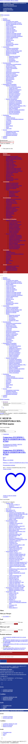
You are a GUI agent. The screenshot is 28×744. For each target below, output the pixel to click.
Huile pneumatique (13, 108)
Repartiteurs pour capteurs (12, 44)
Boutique (5, 18)
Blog (4, 708)
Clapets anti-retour (13, 88)
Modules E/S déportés (11, 53)
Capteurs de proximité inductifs (13, 34)
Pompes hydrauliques (14, 92)
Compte (5, 11)
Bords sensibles (9, 25)
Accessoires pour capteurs (12, 21)
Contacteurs (9, 71)
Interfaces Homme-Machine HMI (14, 51)
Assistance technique (8, 689)
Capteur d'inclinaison (15, 575)
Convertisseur (13, 524)
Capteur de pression (10, 29)
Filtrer (16, 623)
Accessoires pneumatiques (15, 100)
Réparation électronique (11, 135)
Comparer (5, 497)
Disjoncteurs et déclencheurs (12, 72)
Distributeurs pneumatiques (15, 103)
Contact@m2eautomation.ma (10, 5)
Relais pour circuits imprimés (17, 528)
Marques (5, 137)
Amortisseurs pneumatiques (15, 101)
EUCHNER (6, 616)
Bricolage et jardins (14, 504)
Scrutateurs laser (14, 560)
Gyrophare (8, 120)
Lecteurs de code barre (15, 559)
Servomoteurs (12, 60)
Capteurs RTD (9, 38)
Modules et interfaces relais (17, 526)
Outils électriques (10, 77)
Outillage (5, 136)
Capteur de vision (10, 32)
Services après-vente (8, 691)
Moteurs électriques (13, 57)
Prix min (2, 622)
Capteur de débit (10, 28)
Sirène (7, 127)
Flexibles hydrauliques (14, 91)
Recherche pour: (4, 140)
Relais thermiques (10, 79)
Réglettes (8, 124)
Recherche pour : (7, 403)
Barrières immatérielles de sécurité (14, 24)
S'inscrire (3, 661)
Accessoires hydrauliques (15, 87)
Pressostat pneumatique (14, 111)
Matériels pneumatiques (11, 99)
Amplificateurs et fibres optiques (13, 22)
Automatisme (6, 47)
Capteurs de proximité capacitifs (13, 33)
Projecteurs (8, 123)
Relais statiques (14, 530)
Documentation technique (9, 465)
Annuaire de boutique (8, 9)
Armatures (8, 116)
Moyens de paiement (8, 698)
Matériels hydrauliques (11, 85)
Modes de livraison (7, 699)
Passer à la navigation (5, 0)
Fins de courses (9, 42)
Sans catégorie (10, 510)
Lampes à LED (13, 593)
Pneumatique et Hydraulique (9, 84)
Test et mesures (9, 81)
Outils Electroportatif (15, 507)
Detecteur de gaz (10, 40)
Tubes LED (8, 128)
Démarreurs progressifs (14, 56)
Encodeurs (8, 41)
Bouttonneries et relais (11, 67)
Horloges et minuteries (11, 76)
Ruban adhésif (9, 125)
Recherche (5, 401)
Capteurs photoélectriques (12, 37)
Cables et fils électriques (11, 68)
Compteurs (13, 522)
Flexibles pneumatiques (14, 107)
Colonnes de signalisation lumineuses (15, 119)
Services (5, 129)
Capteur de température (11, 30)
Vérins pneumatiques (14, 113)
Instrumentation (6, 20)
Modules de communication (12, 52)
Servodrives (12, 59)
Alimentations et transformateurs (13, 64)
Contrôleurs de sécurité (16, 523)
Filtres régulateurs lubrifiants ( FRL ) (17, 105)
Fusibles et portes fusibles (12, 75)
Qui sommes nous (7, 705)
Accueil (2, 413)
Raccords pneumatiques (14, 112)
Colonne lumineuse (10, 117)
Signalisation (6, 115)
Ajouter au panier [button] (7, 469)
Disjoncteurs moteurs (11, 73)
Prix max (20, 622)
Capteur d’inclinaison (11, 26)
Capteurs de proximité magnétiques (14, 36)
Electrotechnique (7, 63)
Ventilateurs (8, 83)
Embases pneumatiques (14, 104)
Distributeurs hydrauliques (15, 89)
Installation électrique (11, 132)
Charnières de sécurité (15, 556)
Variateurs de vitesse (14, 61)
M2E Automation (5, 710)
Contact (5, 706)
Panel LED (8, 121)
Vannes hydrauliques (14, 96)
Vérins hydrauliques (13, 97)
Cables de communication (12, 49)
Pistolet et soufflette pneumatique (16, 109)
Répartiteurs (9, 80)
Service (8, 508)
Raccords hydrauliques (14, 95)
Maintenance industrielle (11, 133)
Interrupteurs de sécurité (16, 558)
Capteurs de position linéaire (17, 555)
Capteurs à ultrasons (15, 552)
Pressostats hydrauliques (14, 93)
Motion (7, 55)
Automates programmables (12, 48)
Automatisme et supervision (12, 131)
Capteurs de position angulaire (17, 554)
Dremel (11, 506)
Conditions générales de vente (10, 697)
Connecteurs (9, 69)
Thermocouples (9, 45)
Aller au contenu (14, 0)
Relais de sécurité (14, 527)
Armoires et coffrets (10, 65)
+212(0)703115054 (7, 8)
